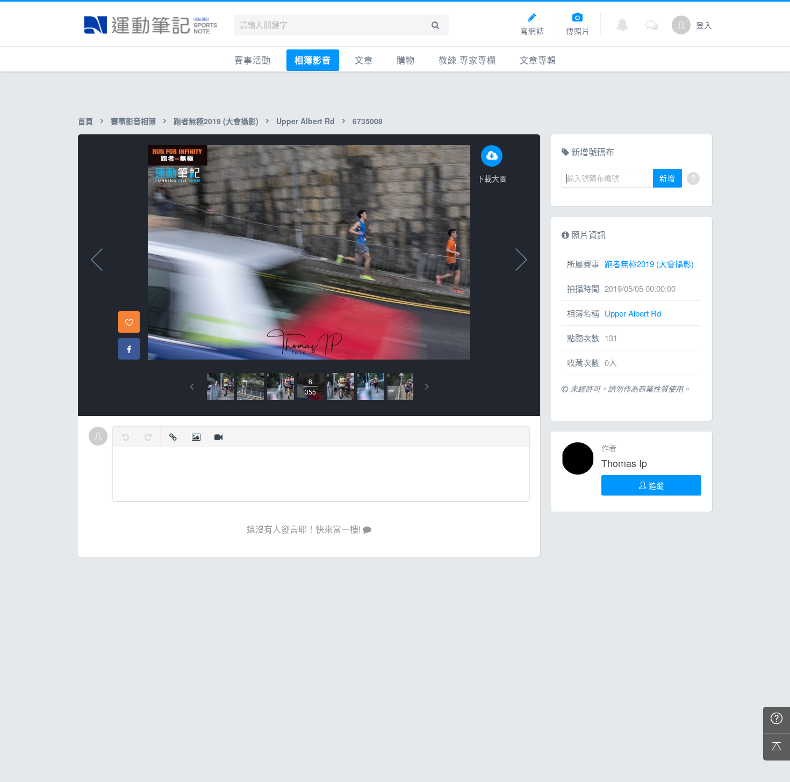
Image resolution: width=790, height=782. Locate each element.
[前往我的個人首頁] (681, 25)
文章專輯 (538, 60)
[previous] (191, 386)
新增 (667, 178)
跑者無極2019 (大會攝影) (216, 121)
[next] (427, 386)
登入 (704, 25)
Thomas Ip (624, 463)
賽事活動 (252, 60)
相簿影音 (313, 60)
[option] (220, 386)
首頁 (85, 121)
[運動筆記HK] (150, 25)
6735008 (368, 121)
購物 (406, 60)
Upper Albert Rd (305, 121)
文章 (364, 60)
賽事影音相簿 (133, 121)
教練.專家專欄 (467, 60)
